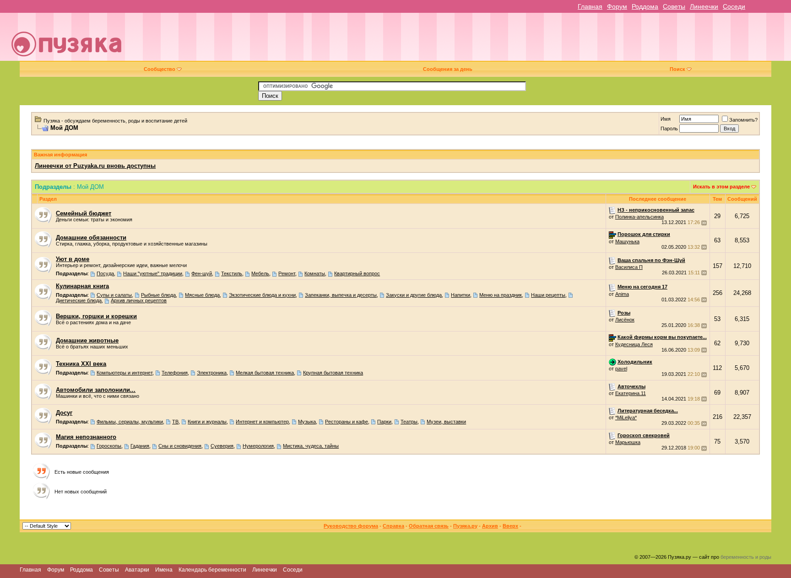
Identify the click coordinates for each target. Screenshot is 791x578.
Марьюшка (627, 442)
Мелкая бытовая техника (265, 372)
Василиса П (629, 267)
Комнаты (314, 273)
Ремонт (286, 273)
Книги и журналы (207, 421)
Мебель (260, 273)
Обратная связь (429, 526)
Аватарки (137, 570)
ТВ (175, 421)
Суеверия (222, 446)
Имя (666, 119)
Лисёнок (624, 319)
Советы (674, 6)
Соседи (734, 6)
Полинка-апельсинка (639, 216)
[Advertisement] (459, 40)
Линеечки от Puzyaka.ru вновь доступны (95, 165)
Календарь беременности (212, 570)
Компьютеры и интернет (124, 372)
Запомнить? (743, 120)
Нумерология (258, 446)
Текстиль (231, 273)
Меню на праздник (500, 295)
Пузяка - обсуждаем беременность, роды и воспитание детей (115, 120)
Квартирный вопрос (357, 273)
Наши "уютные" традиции (152, 273)
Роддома (645, 6)
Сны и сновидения (179, 446)
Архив (490, 526)
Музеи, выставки (446, 421)
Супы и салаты (114, 295)
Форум (617, 6)
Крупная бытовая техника (333, 372)
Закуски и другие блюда (414, 295)
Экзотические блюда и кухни (262, 295)
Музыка (307, 421)
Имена (164, 570)
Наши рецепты (548, 295)
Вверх (510, 526)
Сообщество (159, 69)
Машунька (627, 241)
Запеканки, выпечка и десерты (341, 295)
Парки (384, 421)
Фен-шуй (201, 273)
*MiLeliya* (626, 417)
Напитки (460, 295)
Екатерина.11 (630, 393)
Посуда (105, 273)
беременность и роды (746, 557)
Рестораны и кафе (346, 421)
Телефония (175, 372)
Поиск (677, 69)
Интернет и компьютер (262, 421)
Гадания (139, 446)
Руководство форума (351, 526)
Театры (409, 421)
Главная (590, 6)
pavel (621, 368)
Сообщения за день (447, 69)
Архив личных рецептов (139, 300)
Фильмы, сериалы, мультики (130, 421)
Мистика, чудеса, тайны (311, 446)
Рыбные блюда (158, 295)
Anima (622, 294)
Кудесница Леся (634, 344)
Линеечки (704, 6)
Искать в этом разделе (721, 186)
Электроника (212, 372)
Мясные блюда (202, 295)
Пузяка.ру (465, 526)
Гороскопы (109, 446)
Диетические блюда (79, 300)
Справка (393, 526)
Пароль (669, 128)
